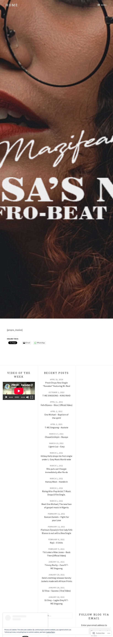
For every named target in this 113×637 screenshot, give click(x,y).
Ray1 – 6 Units (56, 542)
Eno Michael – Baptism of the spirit (56, 416)
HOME (12, 5)
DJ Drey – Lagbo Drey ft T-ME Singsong (56, 602)
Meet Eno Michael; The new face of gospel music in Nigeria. (56, 506)
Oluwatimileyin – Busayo (56, 437)
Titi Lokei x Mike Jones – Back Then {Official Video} (56, 554)
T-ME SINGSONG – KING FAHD (56, 395)
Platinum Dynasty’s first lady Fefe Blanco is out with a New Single (56, 531)
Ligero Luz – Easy (56, 446)
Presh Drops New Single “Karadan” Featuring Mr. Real (56, 384)
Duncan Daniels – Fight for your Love (56, 519)
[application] (19, 391)
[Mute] (27, 397)
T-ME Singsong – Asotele (56, 427)
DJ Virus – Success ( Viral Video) (56, 590)
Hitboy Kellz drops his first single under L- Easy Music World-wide (56, 458)
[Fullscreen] (31, 397)
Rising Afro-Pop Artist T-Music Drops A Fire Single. (56, 493)
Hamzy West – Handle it (56, 481)
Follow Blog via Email (94, 616)
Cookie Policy (50, 632)
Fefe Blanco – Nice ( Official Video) (56, 405)
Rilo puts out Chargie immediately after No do (56, 470)
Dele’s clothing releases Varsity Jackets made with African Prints (56, 579)
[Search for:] (56, 615)
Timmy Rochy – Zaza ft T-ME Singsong (56, 567)
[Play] (6, 397)
